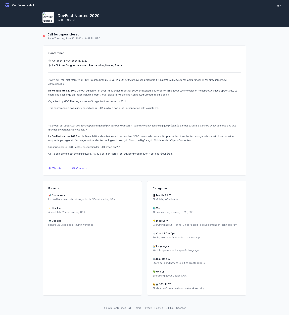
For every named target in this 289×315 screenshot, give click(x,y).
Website (57, 168)
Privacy (148, 307)
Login (277, 5)
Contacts (81, 168)
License (159, 307)
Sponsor (181, 307)
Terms (137, 307)
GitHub (170, 307)
